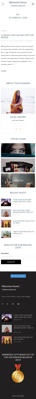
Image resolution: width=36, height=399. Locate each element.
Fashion (3, 31)
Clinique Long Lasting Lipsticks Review (17, 36)
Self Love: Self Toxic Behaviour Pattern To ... (23, 211)
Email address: (5, 253)
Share (3, 71)
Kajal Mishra (18, 117)
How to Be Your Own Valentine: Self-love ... (22, 200)
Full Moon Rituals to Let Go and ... (23, 338)
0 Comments (28, 41)
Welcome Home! (18, 2)
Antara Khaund (18, 41)
